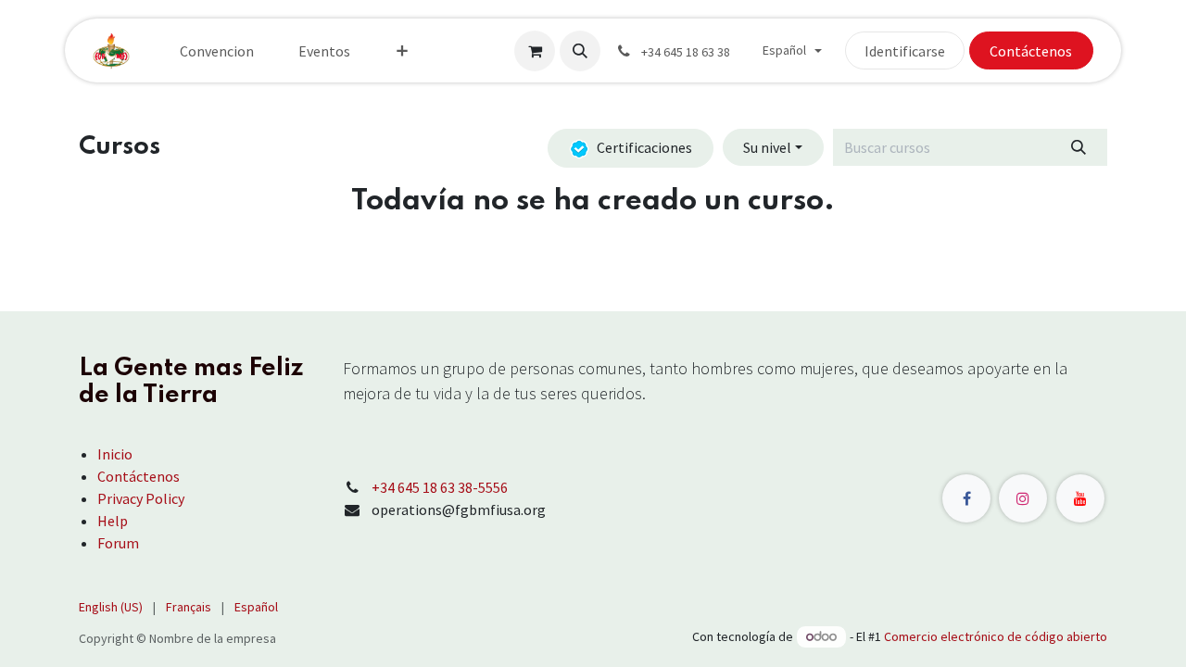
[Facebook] (966, 498)
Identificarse (904, 51)
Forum (118, 543)
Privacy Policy (140, 498)
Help (112, 520)
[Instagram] (1023, 498)
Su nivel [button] (767, 147)
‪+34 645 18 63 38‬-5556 (440, 487)
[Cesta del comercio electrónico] (534, 51)
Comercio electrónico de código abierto (995, 636)
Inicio (114, 454)
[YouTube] (1080, 498)
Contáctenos (1031, 51)
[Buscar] (1079, 147)
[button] (580, 51)
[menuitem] (217, 50)
